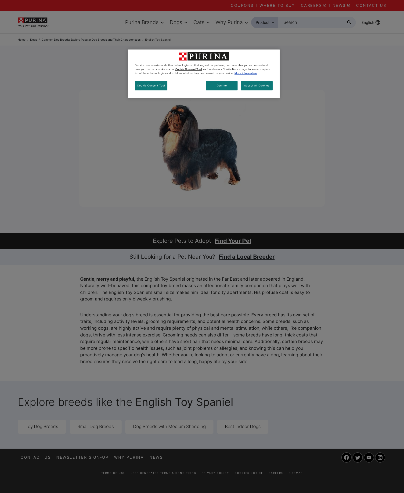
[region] (204, 73)
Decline (222, 85)
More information (245, 73)
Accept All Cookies (256, 85)
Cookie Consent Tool (151, 85)
